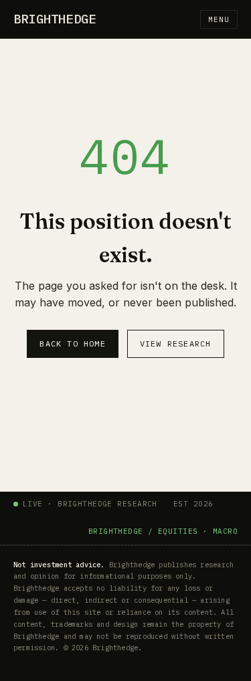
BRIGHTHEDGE (54, 19)
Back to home (72, 343)
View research (176, 343)
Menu (219, 19)
